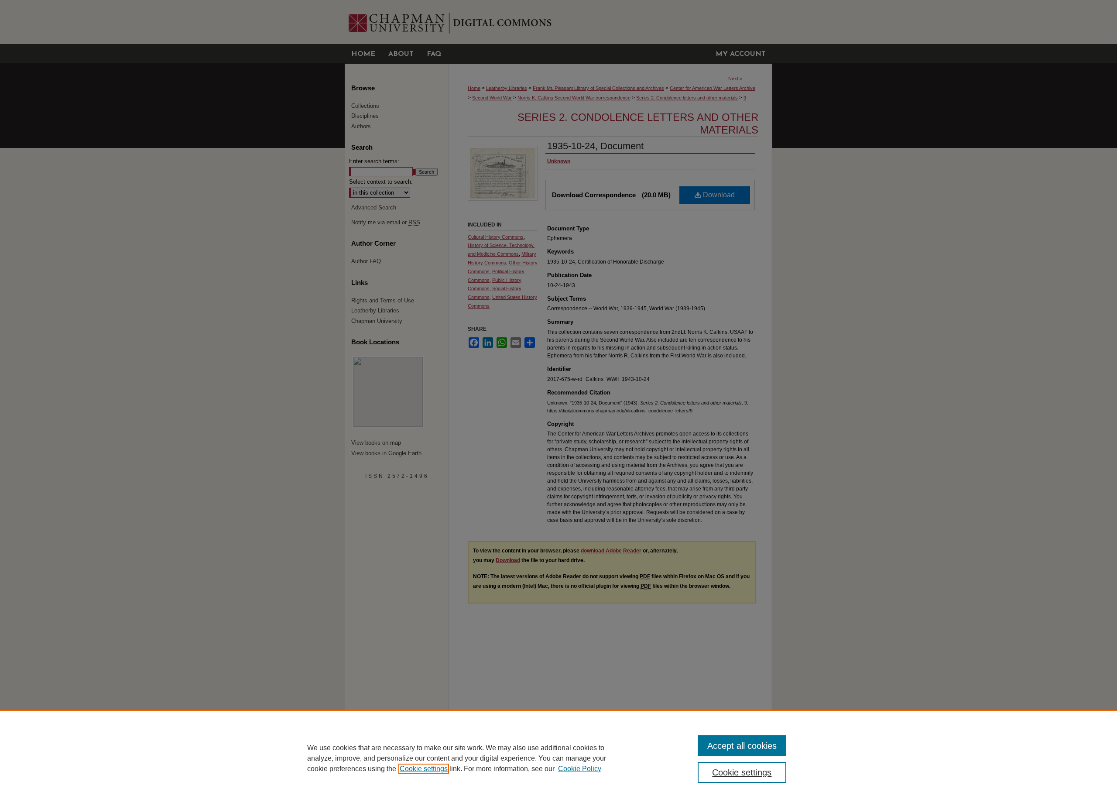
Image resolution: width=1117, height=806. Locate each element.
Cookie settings (424, 768)
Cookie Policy (579, 768)
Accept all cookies (742, 746)
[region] (558, 758)
